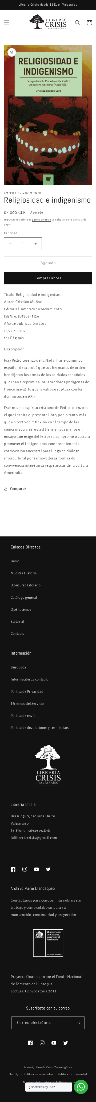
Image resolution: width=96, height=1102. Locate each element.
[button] (7, 23)
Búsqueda (18, 667)
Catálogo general (24, 598)
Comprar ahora (48, 278)
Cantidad (10, 233)
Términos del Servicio (27, 704)
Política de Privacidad (27, 692)
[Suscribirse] (78, 1022)
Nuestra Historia (24, 573)
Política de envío (23, 716)
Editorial (17, 622)
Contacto (18, 634)
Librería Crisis (44, 1067)
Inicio (15, 561)
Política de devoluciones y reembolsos (40, 728)
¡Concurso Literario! (26, 585)
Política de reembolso (38, 1074)
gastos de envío (41, 219)
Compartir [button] (18, 489)
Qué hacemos (21, 610)
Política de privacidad (72, 1074)
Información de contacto (30, 679)
